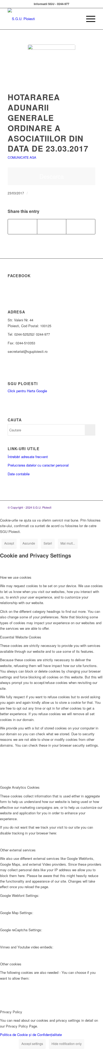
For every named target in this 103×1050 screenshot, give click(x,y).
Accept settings (32, 1043)
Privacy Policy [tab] (11, 1011)
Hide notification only (67, 1043)
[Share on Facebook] (22, 226)
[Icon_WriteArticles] (51, 68)
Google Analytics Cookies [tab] (20, 787)
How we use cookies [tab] (15, 577)
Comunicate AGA (22, 157)
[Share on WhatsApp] (51, 226)
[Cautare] (76, 18)
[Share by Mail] (80, 226)
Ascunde (28, 543)
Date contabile (19, 473)
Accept (9, 543)
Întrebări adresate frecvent (28, 456)
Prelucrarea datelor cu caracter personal (38, 465)
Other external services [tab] (18, 849)
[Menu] (88, 18)
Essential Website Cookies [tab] (20, 637)
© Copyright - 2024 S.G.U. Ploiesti (29, 507)
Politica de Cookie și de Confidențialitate (31, 1034)
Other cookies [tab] (10, 963)
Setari (48, 543)
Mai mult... (67, 543)
